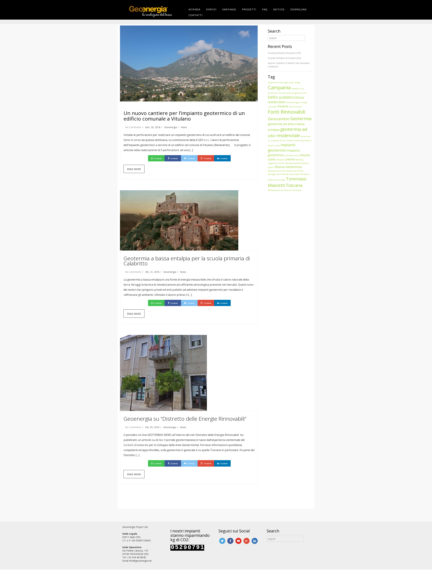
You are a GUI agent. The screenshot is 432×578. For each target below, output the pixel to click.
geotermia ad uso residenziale (287, 132)
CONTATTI (195, 15)
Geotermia (301, 118)
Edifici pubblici (280, 97)
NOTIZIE (279, 9)
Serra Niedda (283, 174)
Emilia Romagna (293, 102)
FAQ (264, 9)
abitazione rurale (275, 82)
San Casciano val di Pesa (292, 171)
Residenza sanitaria (293, 163)
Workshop (296, 190)
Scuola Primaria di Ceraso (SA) (284, 58)
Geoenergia (170, 127)
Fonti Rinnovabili (286, 111)
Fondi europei (295, 107)
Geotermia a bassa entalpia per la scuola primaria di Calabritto (187, 261)
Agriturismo (289, 82)
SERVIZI (211, 9)
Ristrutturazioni (275, 171)
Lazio (271, 159)
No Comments (133, 127)
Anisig (297, 82)
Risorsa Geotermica (288, 167)
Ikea (278, 145)
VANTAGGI (229, 9)
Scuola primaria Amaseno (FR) (284, 53)
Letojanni (280, 160)
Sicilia (291, 174)
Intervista (289, 155)
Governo (272, 145)
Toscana (294, 185)
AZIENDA (194, 9)
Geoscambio (278, 118)
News (184, 127)
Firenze (283, 106)
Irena (295, 155)
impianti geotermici (281, 147)
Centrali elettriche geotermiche (292, 93)
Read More (134, 169)
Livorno (290, 159)
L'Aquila (304, 155)
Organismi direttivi (276, 163)
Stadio (298, 174)
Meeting (299, 160)
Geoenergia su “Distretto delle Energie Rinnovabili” (185, 418)
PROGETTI (249, 9)
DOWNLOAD (298, 9)
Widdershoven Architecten (280, 190)
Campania (279, 87)
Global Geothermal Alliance (299, 140)
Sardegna (272, 174)
